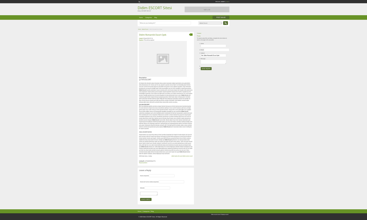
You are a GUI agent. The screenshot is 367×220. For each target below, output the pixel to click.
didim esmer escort (188, 156)
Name (202, 43)
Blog (155, 17)
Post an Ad (221, 17)
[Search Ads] (225, 23)
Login (227, 1)
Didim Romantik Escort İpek (152, 34)
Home (141, 17)
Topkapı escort (224, 214)
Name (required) (144, 175)
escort (219, 214)
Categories (148, 17)
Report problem (143, 162)
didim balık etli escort (177, 156)
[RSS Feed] (139, 1)
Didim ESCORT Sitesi (155, 7)
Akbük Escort (145, 29)
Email (202, 50)
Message (203, 58)
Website (142, 188)
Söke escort (214, 214)
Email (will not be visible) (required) (149, 182)
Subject (203, 53)
